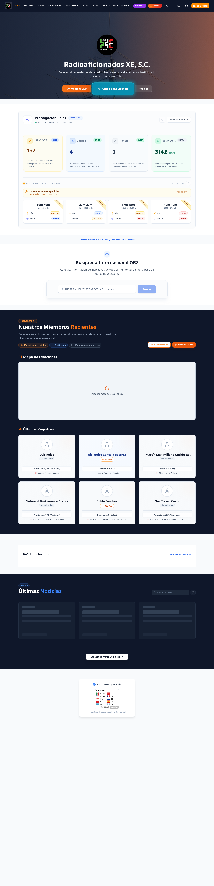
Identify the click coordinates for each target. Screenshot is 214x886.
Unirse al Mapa (185, 344)
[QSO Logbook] (179, 5)
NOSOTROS (29, 6)
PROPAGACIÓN (54, 6)
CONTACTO (125, 6)
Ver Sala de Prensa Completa (105, 656)
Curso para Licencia (115, 88)
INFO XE (95, 6)
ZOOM (115, 6)
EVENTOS (86, 6)
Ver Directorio (161, 344)
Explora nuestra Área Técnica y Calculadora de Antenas (107, 239)
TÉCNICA (106, 6)
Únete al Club (79, 88)
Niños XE (156, 6)
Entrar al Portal (200, 5)
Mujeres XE (140, 6)
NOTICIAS (41, 6)
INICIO (18, 6)
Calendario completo (179, 554)
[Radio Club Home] (8, 5)
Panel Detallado (177, 119)
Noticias (143, 88)
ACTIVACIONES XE (71, 6)
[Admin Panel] (186, 5)
